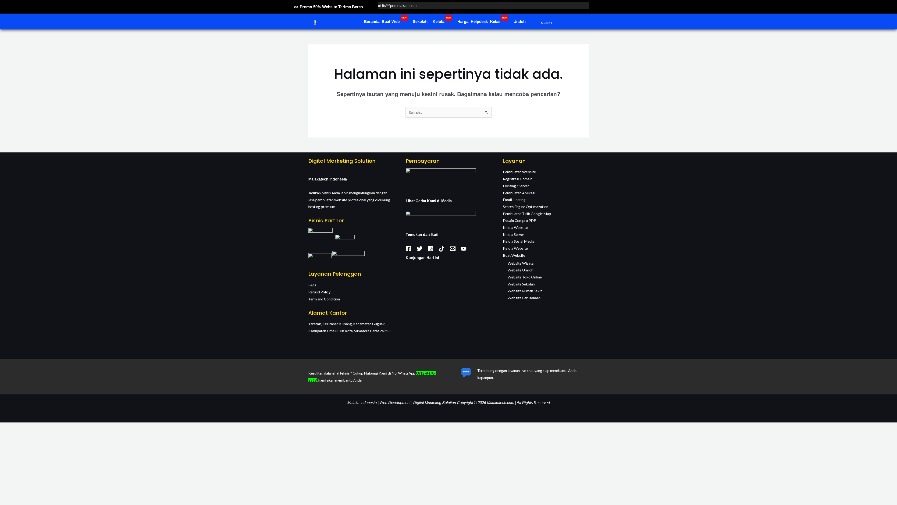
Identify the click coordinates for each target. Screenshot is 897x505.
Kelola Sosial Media (518, 241)
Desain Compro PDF (519, 220)
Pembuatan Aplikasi (519, 193)
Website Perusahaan (524, 298)
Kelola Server (513, 234)
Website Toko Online (525, 277)
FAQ (312, 285)
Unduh (519, 21)
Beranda (371, 21)
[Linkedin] (442, 249)
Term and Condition (324, 299)
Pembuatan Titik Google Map (527, 213)
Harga (462, 21)
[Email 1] (453, 249)
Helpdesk (479, 21)
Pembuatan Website (519, 172)
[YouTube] (463, 249)
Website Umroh (520, 270)
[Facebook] (409, 249)
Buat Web (394, 20)
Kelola (442, 20)
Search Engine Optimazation (525, 206)
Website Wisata (521, 263)
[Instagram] (431, 249)
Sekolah (420, 21)
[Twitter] (420, 249)
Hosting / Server (516, 186)
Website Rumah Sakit (525, 291)
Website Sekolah (521, 284)
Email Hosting (514, 199)
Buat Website (514, 255)
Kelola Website (515, 227)
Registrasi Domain (517, 179)
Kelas (498, 20)
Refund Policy (319, 292)
